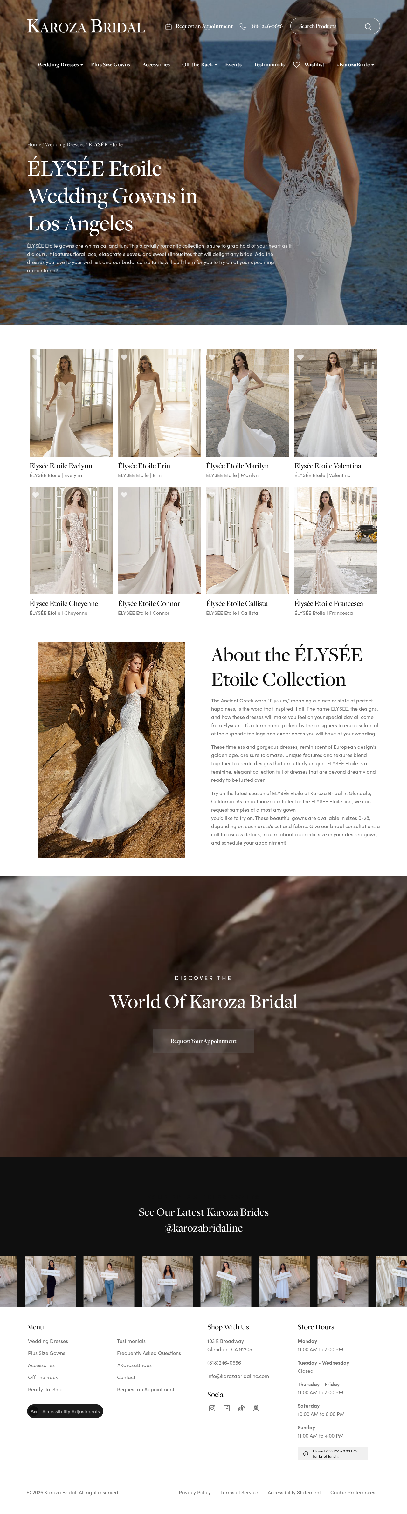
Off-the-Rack (197, 64)
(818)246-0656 (266, 26)
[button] (65, 1411)
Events (233, 64)
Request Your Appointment (203, 1041)
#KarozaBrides (134, 1364)
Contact (126, 1376)
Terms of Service (239, 1492)
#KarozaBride (353, 64)
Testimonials (269, 64)
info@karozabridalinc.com (238, 1375)
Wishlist (314, 64)
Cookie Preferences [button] (352, 1492)
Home (34, 144)
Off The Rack (43, 1376)
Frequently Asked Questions (149, 1352)
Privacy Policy (195, 1492)
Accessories (156, 64)
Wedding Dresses (58, 64)
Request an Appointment (204, 26)
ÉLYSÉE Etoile (105, 144)
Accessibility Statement (294, 1492)
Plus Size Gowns (110, 64)
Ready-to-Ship (45, 1388)
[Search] (368, 26)
